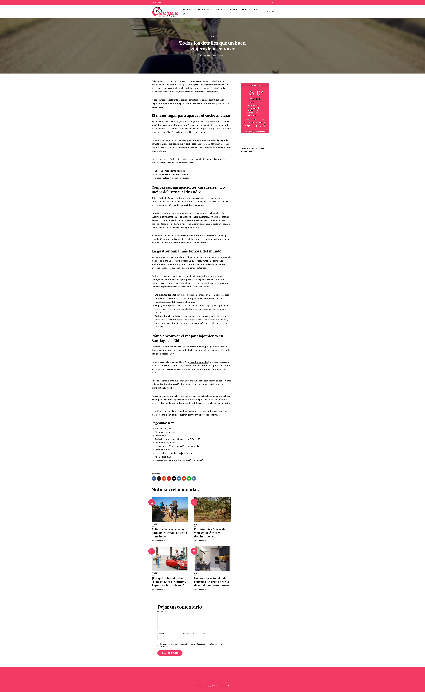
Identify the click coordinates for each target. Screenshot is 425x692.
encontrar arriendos (198, 361)
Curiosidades (187, 9)
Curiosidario (200, 686)
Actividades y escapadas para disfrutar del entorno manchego (169, 533)
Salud (184, 13)
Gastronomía (245, 9)
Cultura (224, 9)
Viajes (212, 36)
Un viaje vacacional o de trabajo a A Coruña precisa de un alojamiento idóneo (212, 582)
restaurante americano (207, 260)
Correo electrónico (187, 633)
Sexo (216, 9)
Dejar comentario (218, 55)
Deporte (233, 9)
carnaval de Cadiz (217, 201)
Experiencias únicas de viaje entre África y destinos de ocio (209, 533)
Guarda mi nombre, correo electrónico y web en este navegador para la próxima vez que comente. (191, 645)
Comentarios (162, 611)
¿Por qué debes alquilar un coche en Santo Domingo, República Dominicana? (169, 582)
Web (204, 633)
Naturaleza (200, 9)
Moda (256, 9)
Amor (209, 9)
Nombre (161, 633)
